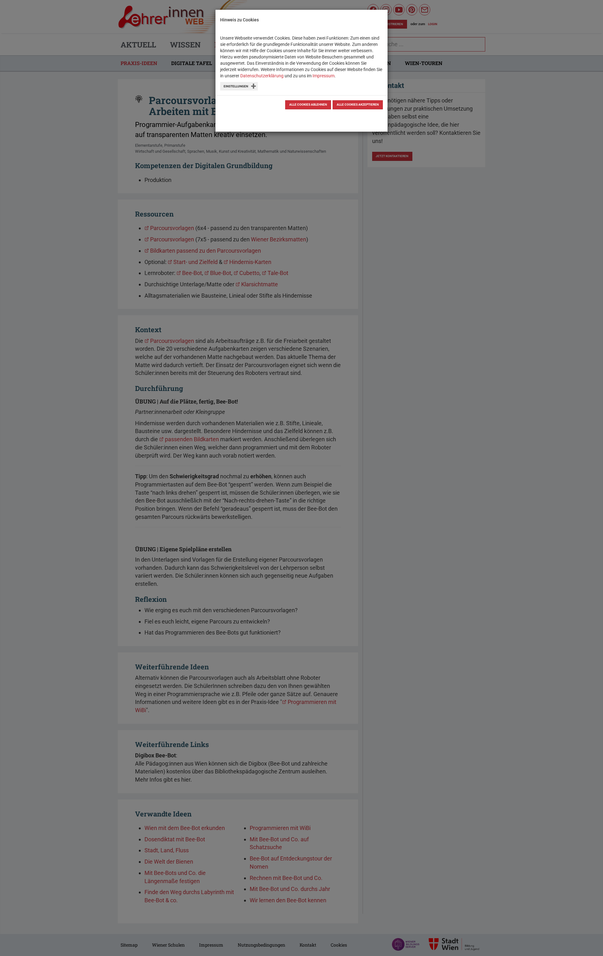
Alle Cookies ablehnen (308, 104)
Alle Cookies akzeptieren (358, 104)
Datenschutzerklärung (262, 75)
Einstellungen (236, 86)
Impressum (323, 75)
